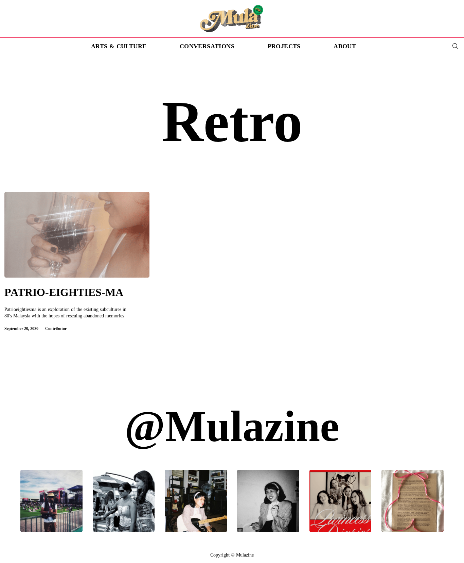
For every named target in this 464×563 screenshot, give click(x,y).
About (345, 46)
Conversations (207, 46)
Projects (284, 46)
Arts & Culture (119, 46)
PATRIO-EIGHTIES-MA (63, 292)
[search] (455, 46)
